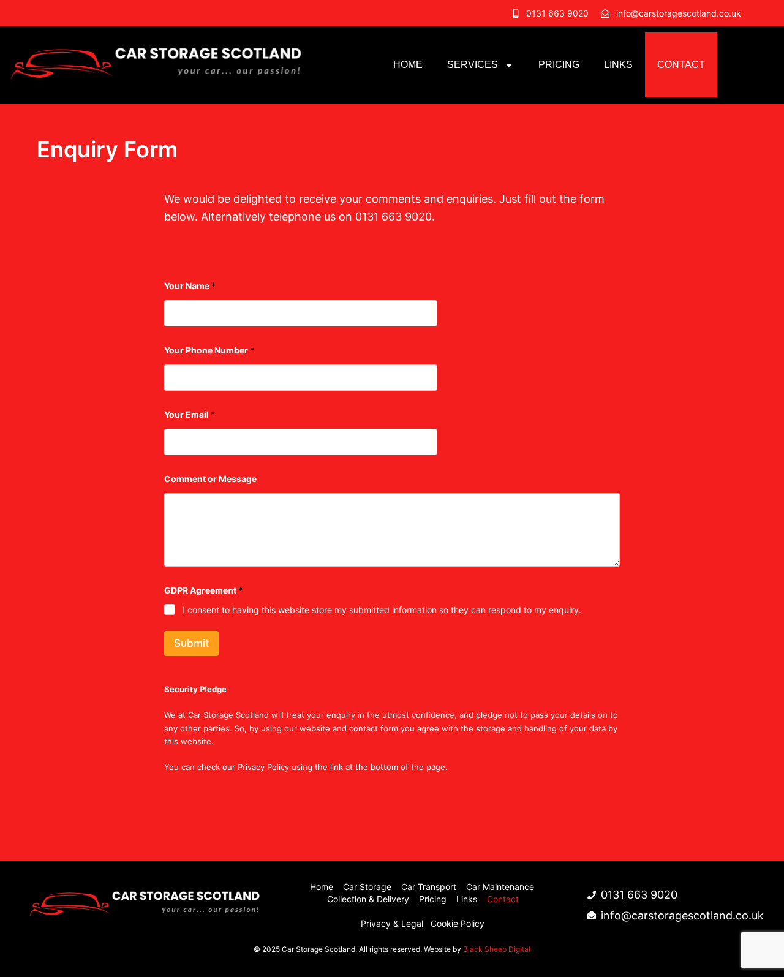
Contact (681, 64)
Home (408, 64)
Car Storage (367, 886)
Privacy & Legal (392, 923)
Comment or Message (210, 478)
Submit (191, 643)
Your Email (189, 414)
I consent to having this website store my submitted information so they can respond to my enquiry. (382, 610)
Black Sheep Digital (496, 949)
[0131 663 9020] (515, 13)
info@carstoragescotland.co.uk (678, 13)
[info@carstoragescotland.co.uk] (605, 13)
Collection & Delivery (368, 899)
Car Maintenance (500, 886)
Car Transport (428, 886)
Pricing (558, 64)
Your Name (190, 286)
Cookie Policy (457, 923)
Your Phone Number (209, 350)
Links (618, 64)
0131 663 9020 (557, 13)
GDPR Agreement (203, 590)
